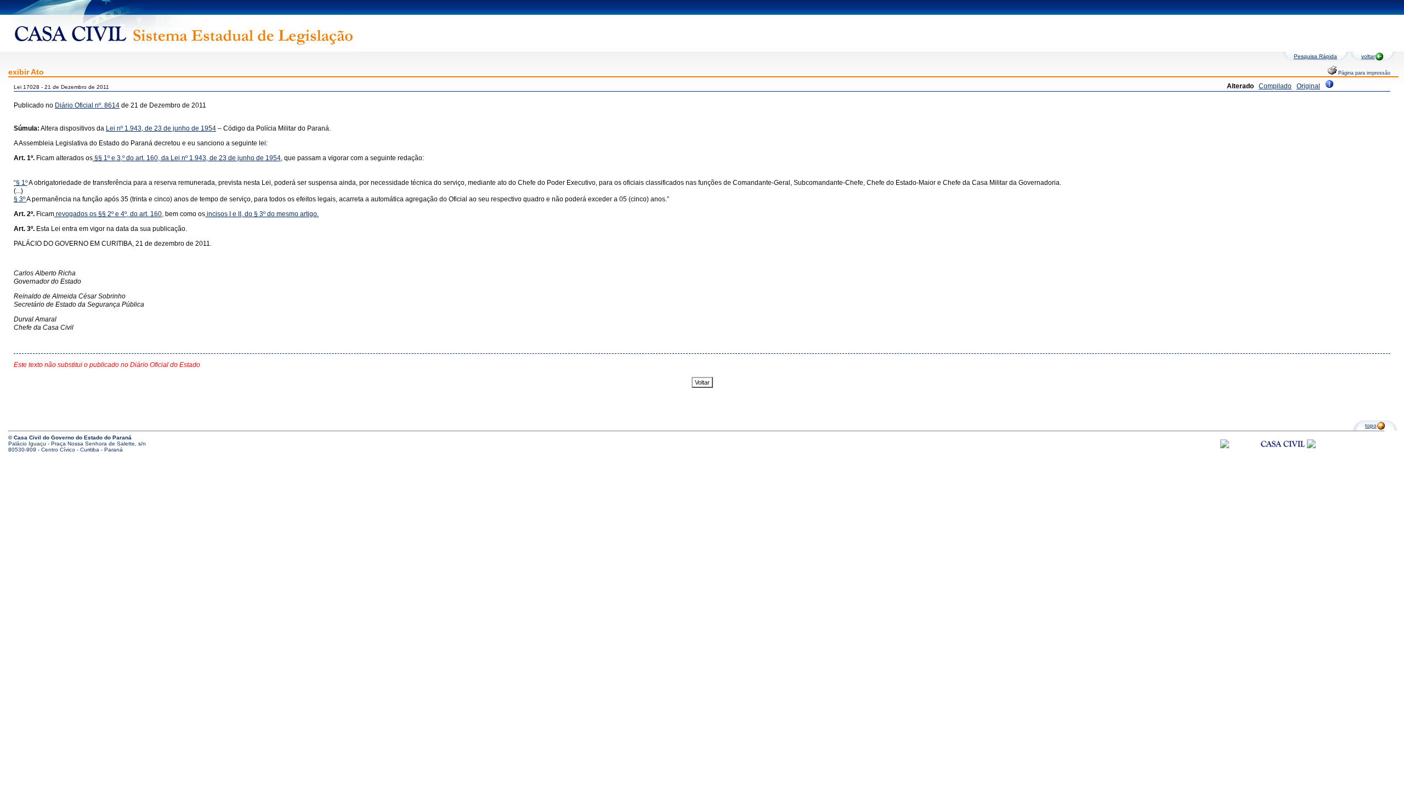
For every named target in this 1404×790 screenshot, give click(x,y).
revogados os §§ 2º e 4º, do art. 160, (109, 214)
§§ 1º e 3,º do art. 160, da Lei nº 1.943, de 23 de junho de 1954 (187, 158)
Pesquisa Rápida (1315, 56)
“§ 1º (20, 183)
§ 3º (20, 199)
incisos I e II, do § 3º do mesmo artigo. (262, 214)
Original (1308, 86)
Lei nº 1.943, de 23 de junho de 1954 (161, 128)
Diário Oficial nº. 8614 (87, 105)
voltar (1368, 56)
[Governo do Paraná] (1311, 446)
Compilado (1275, 86)
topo (1371, 425)
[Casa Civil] (1283, 454)
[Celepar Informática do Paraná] (1224, 446)
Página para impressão (1363, 73)
